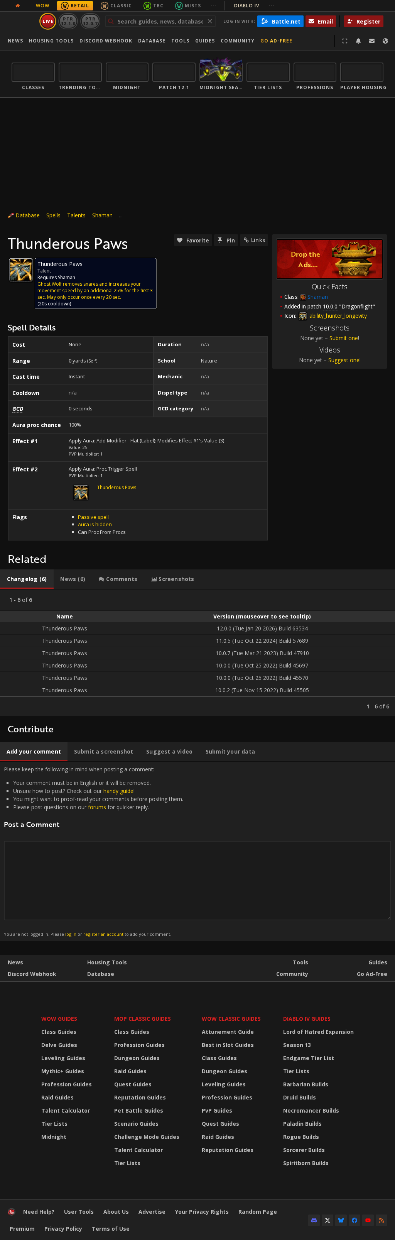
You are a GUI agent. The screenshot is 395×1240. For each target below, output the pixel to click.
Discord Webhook (105, 40)
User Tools (79, 1211)
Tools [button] (180, 40)
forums (97, 807)
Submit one (343, 338)
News (15, 40)
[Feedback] (372, 41)
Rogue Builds (301, 1136)
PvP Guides (217, 1110)
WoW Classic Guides (231, 1018)
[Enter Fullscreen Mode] (345, 41)
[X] (327, 1220)
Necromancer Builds (311, 1110)
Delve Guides (59, 1045)
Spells (53, 215)
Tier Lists (54, 1123)
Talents (76, 215)
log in (70, 934)
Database (151, 40)
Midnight (53, 1136)
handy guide (118, 790)
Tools (300, 962)
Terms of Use (111, 1228)
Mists (193, 5)
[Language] (385, 41)
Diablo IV (254, 5)
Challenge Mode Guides (146, 1136)
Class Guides (58, 1031)
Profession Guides (66, 1084)
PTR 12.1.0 (68, 21)
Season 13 (297, 1045)
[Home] (11, 1213)
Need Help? (38, 1211)
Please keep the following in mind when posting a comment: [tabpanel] (93, 851)
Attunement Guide (228, 1031)
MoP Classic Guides (142, 1018)
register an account (103, 934)
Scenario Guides (136, 1123)
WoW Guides (59, 1018)
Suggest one (344, 360)
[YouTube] (368, 1220)
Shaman (102, 215)
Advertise (151, 1211)
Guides (205, 40)
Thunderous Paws (116, 487)
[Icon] (21, 270)
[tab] (27, 579)
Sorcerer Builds (304, 1150)
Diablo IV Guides (307, 1018)
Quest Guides (133, 1084)
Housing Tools (107, 962)
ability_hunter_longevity (337, 315)
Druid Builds (299, 1097)
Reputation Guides (140, 1097)
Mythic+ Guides (62, 1071)
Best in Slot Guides (228, 1045)
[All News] (18, 5)
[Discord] (314, 1220)
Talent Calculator (65, 1110)
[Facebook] (354, 1220)
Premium (22, 1228)
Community (238, 40)
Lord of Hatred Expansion (318, 1031)
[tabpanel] (197, 653)
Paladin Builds (302, 1123)
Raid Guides (57, 1097)
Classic (121, 5)
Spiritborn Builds (306, 1163)
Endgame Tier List (308, 1058)
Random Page (257, 1211)
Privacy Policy (63, 1228)
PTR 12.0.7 (90, 21)
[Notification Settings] (358, 41)
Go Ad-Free (276, 40)
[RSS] (381, 1220)
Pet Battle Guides (138, 1110)
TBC (158, 5)
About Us (116, 1211)
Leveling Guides (63, 1058)
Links (258, 240)
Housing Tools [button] (51, 40)
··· (213, 5)
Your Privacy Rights (202, 1211)
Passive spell (93, 516)
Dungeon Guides (137, 1058)
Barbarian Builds (305, 1084)
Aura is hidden (95, 524)
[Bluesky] (341, 1220)
